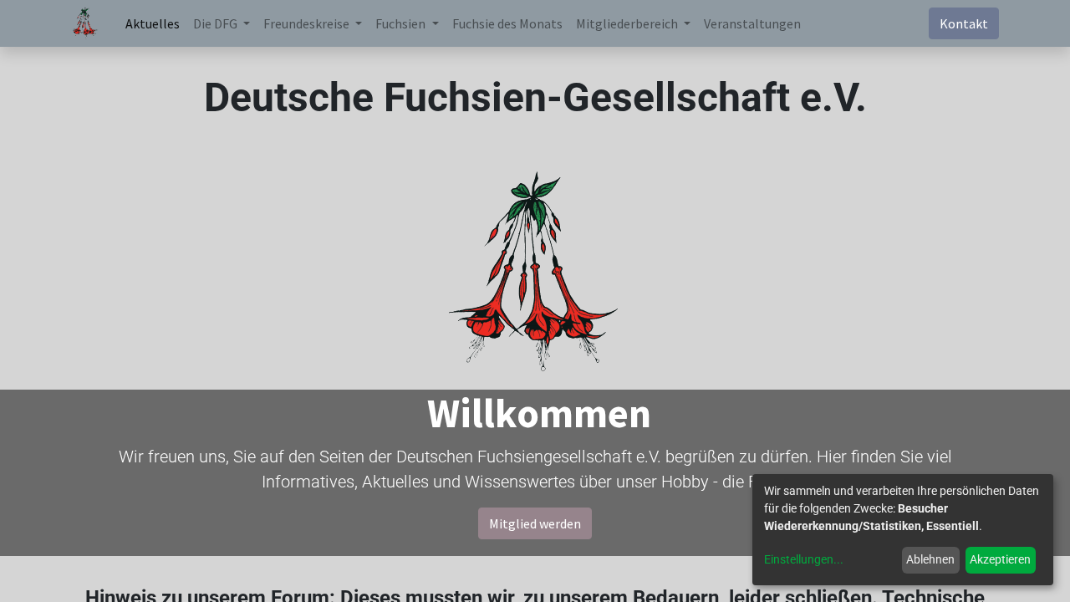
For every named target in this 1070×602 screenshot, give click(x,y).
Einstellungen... (803, 559)
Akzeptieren (1000, 559)
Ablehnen (930, 559)
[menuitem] (152, 23)
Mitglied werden (535, 523)
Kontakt (964, 23)
